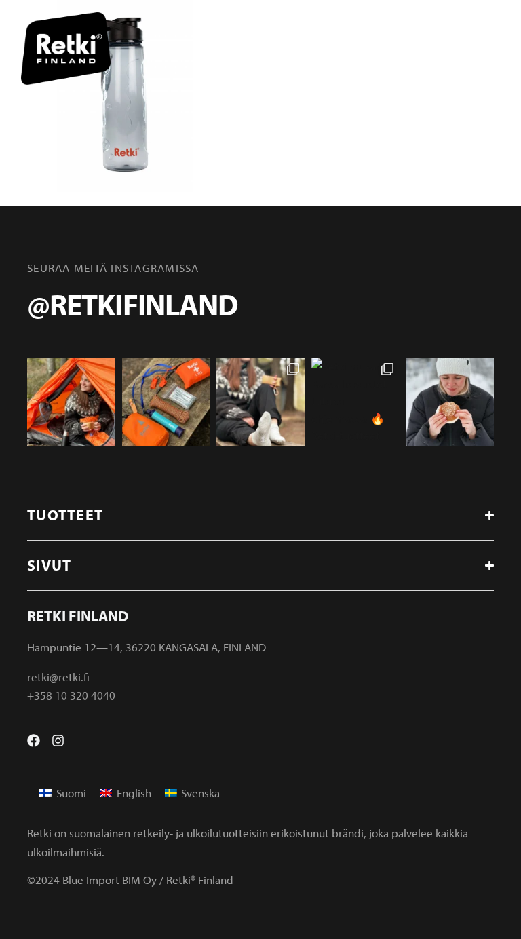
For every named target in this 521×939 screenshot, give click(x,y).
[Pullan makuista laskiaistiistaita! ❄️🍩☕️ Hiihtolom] (450, 402)
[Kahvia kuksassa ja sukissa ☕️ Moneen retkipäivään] (260, 402)
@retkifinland (132, 304)
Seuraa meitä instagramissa (113, 268)
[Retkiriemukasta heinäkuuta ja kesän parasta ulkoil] (71, 402)
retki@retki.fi (58, 677)
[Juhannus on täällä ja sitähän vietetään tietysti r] (166, 402)
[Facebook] (33, 740)
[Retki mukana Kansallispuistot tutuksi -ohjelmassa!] (355, 402)
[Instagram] (58, 740)
